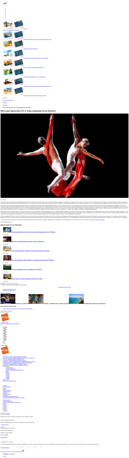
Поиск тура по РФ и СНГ (9, 290)
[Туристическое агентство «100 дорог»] (5, 321)
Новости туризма (7, 390)
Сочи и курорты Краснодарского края (12, 402)
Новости (5, 102)
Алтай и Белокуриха (8, 401)
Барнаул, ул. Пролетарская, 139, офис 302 (10, 323)
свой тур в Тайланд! (100, 219)
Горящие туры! (6, 399)
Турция (5, 406)
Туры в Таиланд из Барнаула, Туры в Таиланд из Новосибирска (17, 308)
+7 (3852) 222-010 (5, 322)
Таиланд (5, 409)
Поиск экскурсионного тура (9, 289)
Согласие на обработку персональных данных (13, 397)
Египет (5, 407)
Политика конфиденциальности (10, 396)
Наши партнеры (7, 394)
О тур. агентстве (7, 386)
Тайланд (5, 105)
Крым (4, 403)
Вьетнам (5, 410)
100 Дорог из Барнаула (8, 100)
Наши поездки (6, 391)
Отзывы (5, 392)
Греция (4, 408)
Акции (4, 389)
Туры (4, 387)
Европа (5, 404)
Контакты (5, 395)
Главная (5, 385)
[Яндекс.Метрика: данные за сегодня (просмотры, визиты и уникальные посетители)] (5, 447)
